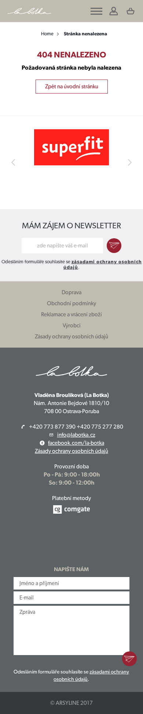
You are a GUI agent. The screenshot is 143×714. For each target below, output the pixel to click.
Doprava (71, 292)
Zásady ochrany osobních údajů (71, 336)
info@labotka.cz (76, 435)
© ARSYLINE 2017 (71, 703)
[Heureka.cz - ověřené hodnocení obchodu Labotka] (71, 540)
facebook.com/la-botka (76, 443)
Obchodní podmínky (71, 303)
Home (47, 33)
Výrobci (72, 325)
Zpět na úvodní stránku (71, 86)
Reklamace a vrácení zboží (71, 314)
